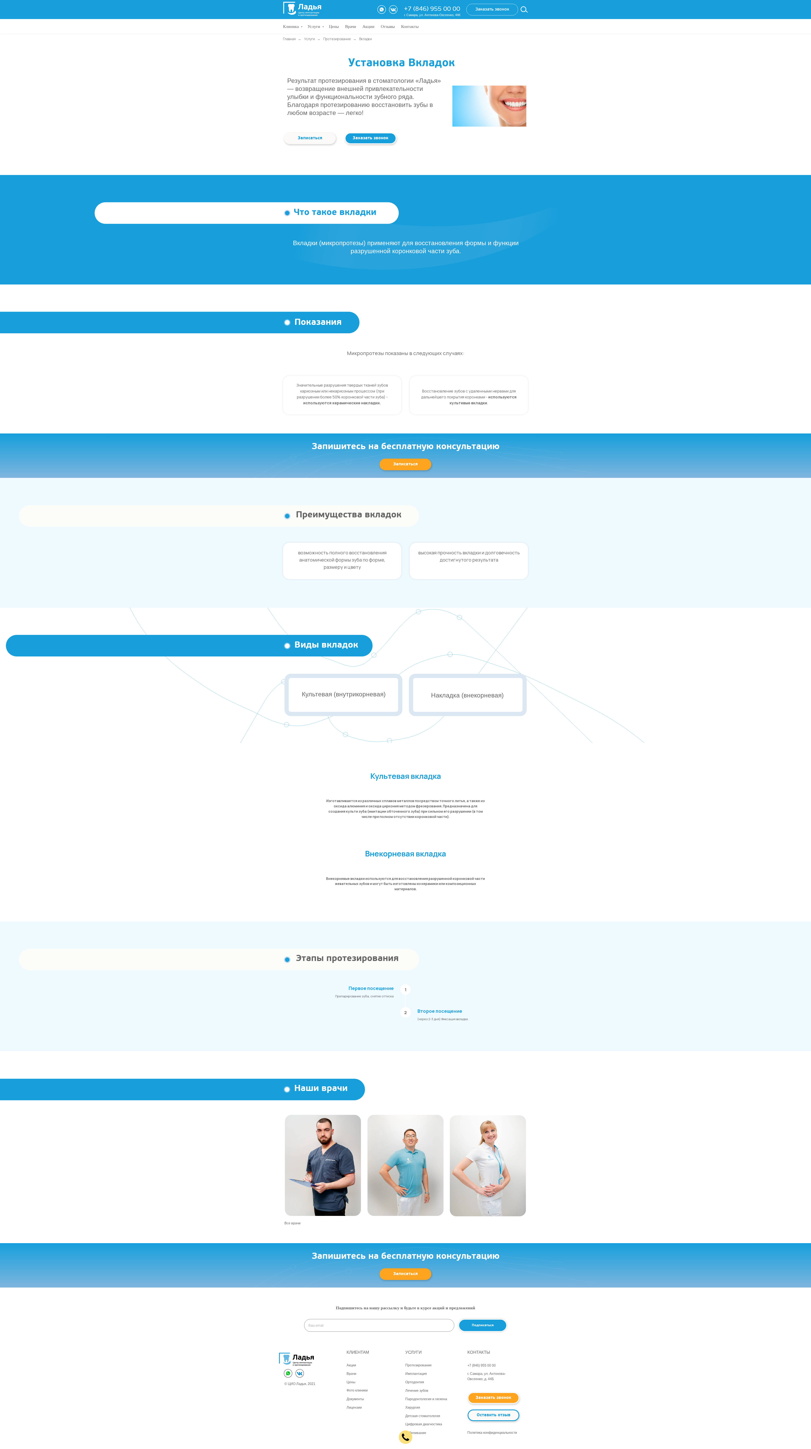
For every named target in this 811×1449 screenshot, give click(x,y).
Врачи (350, 26)
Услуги (314, 26)
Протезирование (337, 39)
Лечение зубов (416, 1390)
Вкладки (365, 39)
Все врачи (292, 1223)
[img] (323, 1165)
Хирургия (412, 1407)
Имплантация (416, 1373)
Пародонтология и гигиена (426, 1399)
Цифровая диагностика (423, 1424)
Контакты (410, 26)
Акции (368, 26)
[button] (492, 9)
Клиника (291, 26)
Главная (289, 39)
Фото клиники (357, 1390)
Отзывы (388, 26)
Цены (334, 26)
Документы (355, 1399)
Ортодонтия (414, 1382)
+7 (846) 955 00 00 (432, 9)
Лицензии (354, 1407)
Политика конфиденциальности (492, 1432)
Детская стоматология (422, 1416)
